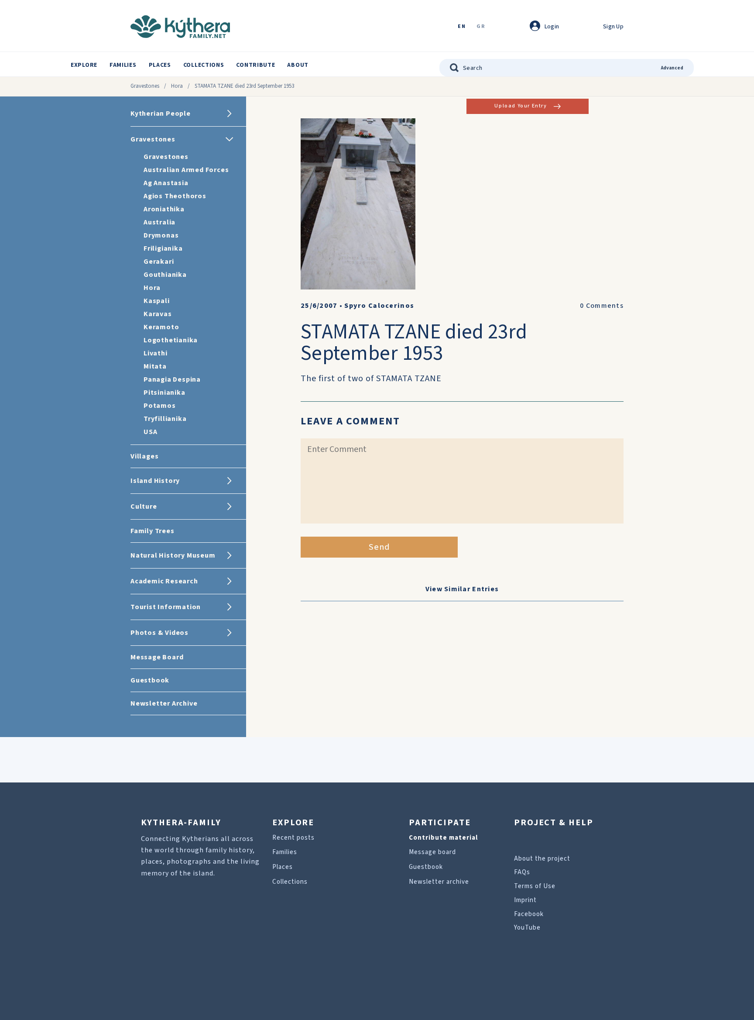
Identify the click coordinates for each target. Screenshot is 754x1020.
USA (150, 432)
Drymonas (161, 235)
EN (462, 27)
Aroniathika (164, 209)
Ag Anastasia (166, 183)
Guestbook (426, 867)
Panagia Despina (172, 379)
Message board (432, 852)
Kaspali (157, 301)
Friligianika (163, 248)
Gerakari (159, 261)
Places (160, 65)
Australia (159, 222)
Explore (84, 65)
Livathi (156, 353)
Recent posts (293, 837)
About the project (542, 858)
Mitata (155, 366)
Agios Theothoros (175, 196)
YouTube (527, 927)
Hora (177, 86)
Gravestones (144, 86)
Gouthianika (165, 274)
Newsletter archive (439, 881)
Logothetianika (171, 340)
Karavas (158, 314)
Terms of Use (534, 886)
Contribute (255, 65)
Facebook (529, 914)
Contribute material (443, 837)
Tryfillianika (165, 419)
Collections (203, 65)
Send (379, 547)
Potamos (160, 405)
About (297, 65)
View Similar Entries (462, 589)
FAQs (522, 872)
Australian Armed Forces (186, 170)
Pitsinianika (164, 392)
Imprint (525, 900)
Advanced (672, 67)
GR (480, 27)
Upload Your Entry (520, 106)
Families (123, 65)
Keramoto (161, 327)
